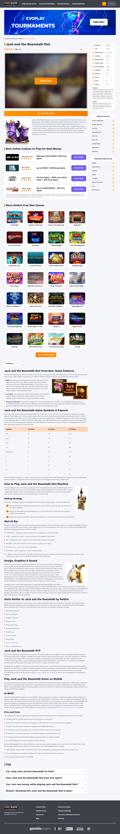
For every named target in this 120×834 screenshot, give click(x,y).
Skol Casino (25, 167)
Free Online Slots (29, 4)
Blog (37, 818)
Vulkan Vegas (26, 188)
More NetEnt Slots (46, 355)
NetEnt (108, 45)
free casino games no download (45, 672)
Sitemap (61, 818)
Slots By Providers (47, 4)
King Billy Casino (27, 156)
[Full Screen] (86, 49)
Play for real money (46, 113)
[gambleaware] (40, 828)
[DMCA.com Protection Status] (69, 828)
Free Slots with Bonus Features (69, 814)
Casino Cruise (26, 178)
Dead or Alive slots (12, 643)
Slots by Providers (64, 807)
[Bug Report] (81, 49)
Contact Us (40, 814)
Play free (46, 80)
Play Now (78, 157)
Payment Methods (64, 811)
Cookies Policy (41, 811)
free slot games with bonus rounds (68, 707)
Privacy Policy (41, 807)
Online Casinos (63, 4)
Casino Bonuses (78, 4)
